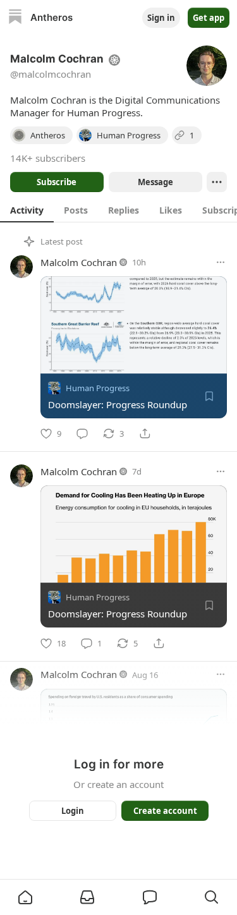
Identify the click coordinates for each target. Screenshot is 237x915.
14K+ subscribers (47, 158)
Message (155, 182)
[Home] (15, 18)
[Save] (209, 396)
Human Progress (98, 388)
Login (72, 810)
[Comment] (82, 433)
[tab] (27, 209)
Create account (165, 810)
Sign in (161, 17)
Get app (208, 17)
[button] (25, 897)
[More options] (220, 262)
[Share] (144, 433)
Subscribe (56, 182)
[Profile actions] (217, 182)
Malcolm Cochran (78, 262)
